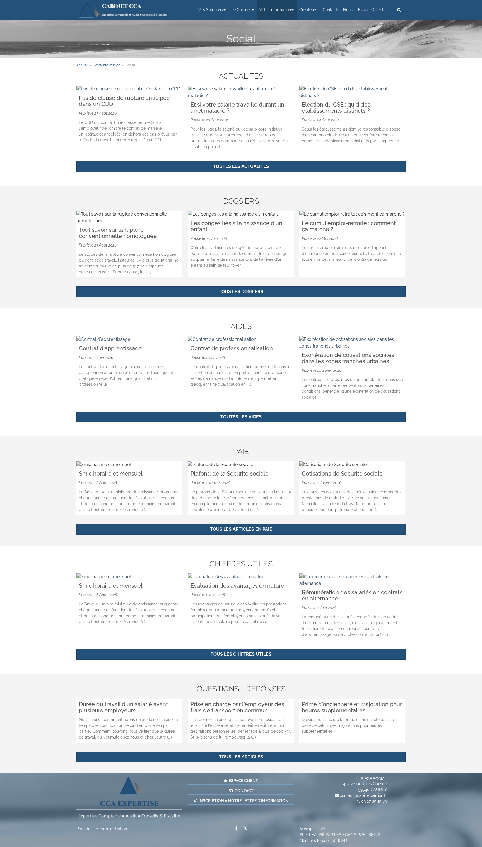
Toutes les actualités (241, 166)
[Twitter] (245, 828)
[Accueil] (129, 798)
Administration (114, 829)
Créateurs (308, 10)
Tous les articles (241, 756)
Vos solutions (210, 10)
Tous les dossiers (241, 291)
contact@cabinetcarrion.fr (363, 795)
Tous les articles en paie (241, 529)
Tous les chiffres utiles (241, 654)
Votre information (275, 10)
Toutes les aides (241, 416)
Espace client (371, 10)
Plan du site (87, 829)
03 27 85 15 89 (374, 801)
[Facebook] (236, 828)
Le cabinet (241, 10)
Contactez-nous (338, 10)
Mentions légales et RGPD (323, 840)
